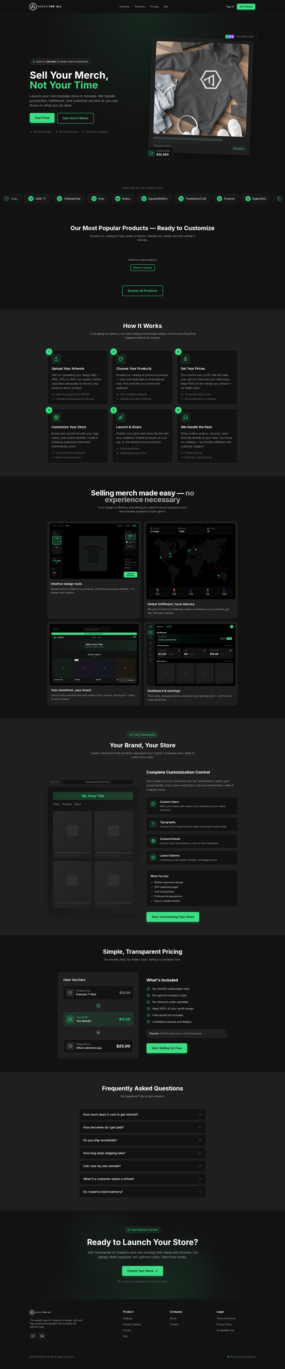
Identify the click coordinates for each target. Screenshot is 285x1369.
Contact (174, 1324)
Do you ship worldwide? (100, 1140)
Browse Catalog (142, 267)
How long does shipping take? (104, 1153)
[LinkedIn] (42, 1336)
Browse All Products (142, 290)
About (173, 1318)
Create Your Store (140, 1271)
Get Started (246, 6)
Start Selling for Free (167, 1048)
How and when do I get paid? (103, 1127)
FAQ (166, 6)
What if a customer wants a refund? (108, 1179)
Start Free (42, 118)
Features (125, 6)
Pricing (154, 6)
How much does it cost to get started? (110, 1114)
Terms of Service (226, 1318)
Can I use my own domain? (102, 1166)
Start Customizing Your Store (173, 917)
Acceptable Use (225, 1330)
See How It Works (75, 118)
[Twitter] (33, 1336)
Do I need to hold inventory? (103, 1191)
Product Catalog (132, 1324)
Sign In (230, 6)
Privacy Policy (224, 1324)
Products (140, 6)
